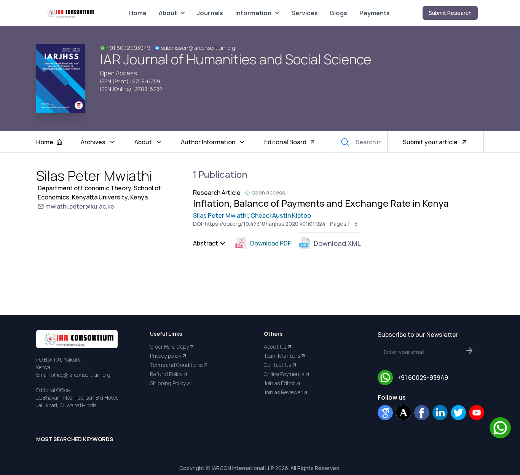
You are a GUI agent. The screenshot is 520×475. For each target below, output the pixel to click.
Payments (374, 13)
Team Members (282, 355)
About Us (275, 346)
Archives (93, 142)
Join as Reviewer (283, 392)
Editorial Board (285, 142)
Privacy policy (165, 355)
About (168, 13)
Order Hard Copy (169, 346)
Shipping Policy (168, 383)
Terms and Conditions (176, 364)
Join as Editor (279, 383)
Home (138, 13)
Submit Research (450, 12)
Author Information (208, 142)
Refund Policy (166, 374)
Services (304, 13)
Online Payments (284, 374)
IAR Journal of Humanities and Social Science (235, 59)
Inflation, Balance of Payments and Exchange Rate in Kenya (321, 203)
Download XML (337, 243)
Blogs (338, 13)
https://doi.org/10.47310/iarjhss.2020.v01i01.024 (265, 223)
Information (253, 13)
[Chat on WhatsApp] (500, 427)
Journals (210, 13)
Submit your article (430, 142)
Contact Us (277, 364)
